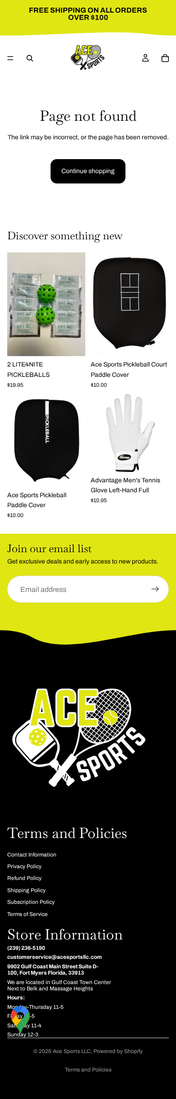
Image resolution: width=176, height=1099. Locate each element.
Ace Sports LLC (72, 1051)
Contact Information (31, 854)
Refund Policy (24, 878)
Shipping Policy (26, 890)
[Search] (30, 58)
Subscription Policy (31, 902)
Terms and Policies (88, 1070)
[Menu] (10, 58)
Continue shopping (88, 171)
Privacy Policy (24, 866)
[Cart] (165, 58)
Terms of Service (27, 914)
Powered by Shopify (118, 1051)
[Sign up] (155, 589)
